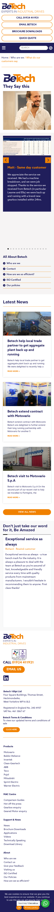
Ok (19, 907)
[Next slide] (48, 160)
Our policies (13, 285)
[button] (8, 248)
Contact (11, 269)
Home (5, 58)
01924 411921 (23, 662)
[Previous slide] (6, 160)
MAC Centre (9, 794)
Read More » (14, 371)
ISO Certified (14, 280)
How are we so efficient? (20, 274)
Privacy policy (31, 907)
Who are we (17, 58)
